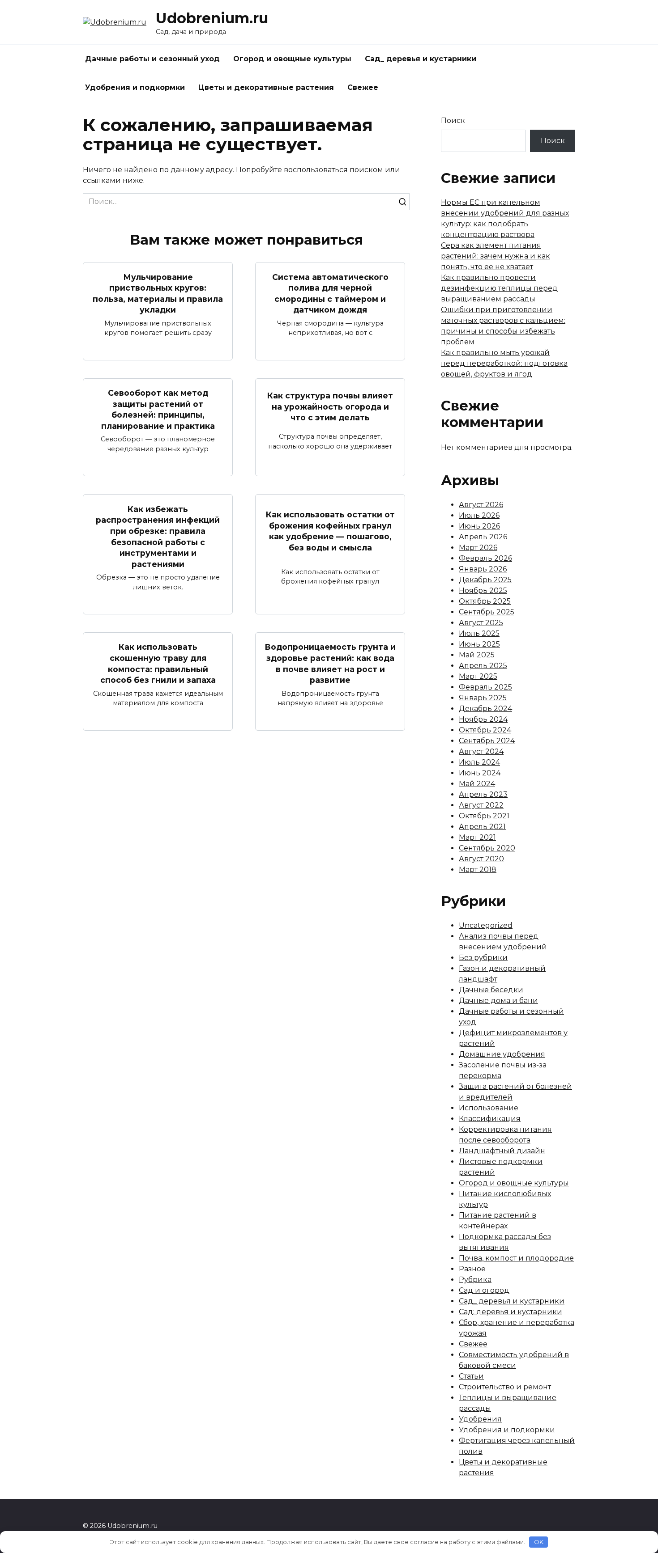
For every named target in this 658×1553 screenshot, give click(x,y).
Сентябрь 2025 (486, 612)
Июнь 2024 (479, 773)
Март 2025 (478, 676)
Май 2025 (477, 655)
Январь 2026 (483, 569)
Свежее (362, 87)
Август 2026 (481, 504)
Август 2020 (481, 859)
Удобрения (480, 1419)
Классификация (490, 1118)
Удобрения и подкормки (135, 87)
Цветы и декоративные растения (266, 87)
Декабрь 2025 (485, 579)
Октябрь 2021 (484, 816)
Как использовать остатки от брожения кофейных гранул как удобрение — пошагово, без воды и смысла (330, 531)
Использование (488, 1108)
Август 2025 (481, 622)
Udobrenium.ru (212, 18)
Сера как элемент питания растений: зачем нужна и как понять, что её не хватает (495, 256)
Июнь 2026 (479, 526)
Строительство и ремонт (505, 1387)
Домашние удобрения (502, 1054)
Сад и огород (484, 1290)
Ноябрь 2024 (483, 719)
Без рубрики (483, 957)
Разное (472, 1269)
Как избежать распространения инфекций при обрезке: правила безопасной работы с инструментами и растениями (158, 536)
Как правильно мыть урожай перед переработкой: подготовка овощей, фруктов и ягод (504, 363)
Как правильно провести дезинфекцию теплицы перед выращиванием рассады (499, 288)
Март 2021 (477, 837)
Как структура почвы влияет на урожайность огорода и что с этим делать (330, 406)
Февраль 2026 (485, 558)
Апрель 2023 (483, 794)
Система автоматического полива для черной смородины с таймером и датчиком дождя (330, 293)
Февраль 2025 (485, 687)
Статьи (471, 1376)
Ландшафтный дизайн (502, 1151)
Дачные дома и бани (498, 1000)
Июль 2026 (479, 515)
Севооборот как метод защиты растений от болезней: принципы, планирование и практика (158, 409)
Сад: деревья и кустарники (510, 1312)
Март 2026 (478, 547)
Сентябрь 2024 (487, 740)
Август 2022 (481, 805)
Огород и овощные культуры (292, 59)
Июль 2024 (479, 762)
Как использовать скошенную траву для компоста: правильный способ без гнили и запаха (158, 663)
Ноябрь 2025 (483, 590)
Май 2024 (477, 783)
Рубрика (475, 1279)
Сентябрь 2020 (487, 848)
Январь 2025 (483, 698)
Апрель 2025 (483, 665)
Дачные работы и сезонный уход (152, 59)
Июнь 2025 (479, 644)
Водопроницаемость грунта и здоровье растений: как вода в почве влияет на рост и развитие (330, 663)
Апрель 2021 (482, 826)
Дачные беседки (491, 990)
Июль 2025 (479, 633)
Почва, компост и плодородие (516, 1258)
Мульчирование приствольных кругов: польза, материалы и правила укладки (158, 293)
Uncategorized (486, 925)
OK (538, 1541)
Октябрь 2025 (485, 601)
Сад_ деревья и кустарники (420, 59)
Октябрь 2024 (485, 730)
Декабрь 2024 (485, 708)
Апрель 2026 (483, 537)
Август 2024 (481, 751)
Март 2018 (477, 869)
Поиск (453, 120)
